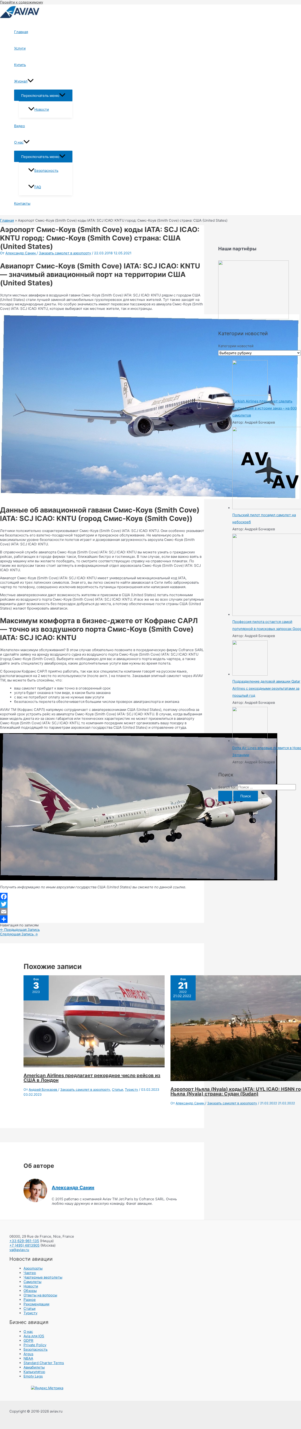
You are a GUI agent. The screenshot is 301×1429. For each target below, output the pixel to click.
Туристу (131, 1089)
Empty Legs (33, 1376)
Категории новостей (235, 346)
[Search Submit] (225, 796)
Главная (21, 32)
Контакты (22, 203)
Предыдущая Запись (20, 929)
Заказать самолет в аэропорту (65, 253)
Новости (41, 109)
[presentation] (31, 81)
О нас (19, 142)
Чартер (30, 1273)
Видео (19, 126)
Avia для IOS (34, 1336)
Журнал (21, 81)
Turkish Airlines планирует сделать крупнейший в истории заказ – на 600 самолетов (264, 408)
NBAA (28, 1358)
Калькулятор (34, 1372)
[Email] (102, 911)
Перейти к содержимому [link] (21, 2)
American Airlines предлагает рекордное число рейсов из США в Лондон (92, 1078)
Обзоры (30, 1290)
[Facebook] (102, 896)
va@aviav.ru (19, 1250)
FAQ (37, 187)
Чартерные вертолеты (43, 1277)
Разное (30, 1299)
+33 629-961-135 (24, 1241)
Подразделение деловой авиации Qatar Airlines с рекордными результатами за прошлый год (266, 688)
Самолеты (32, 1281)
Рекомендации (36, 1304)
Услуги (20, 48)
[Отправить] (102, 919)
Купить (20, 65)
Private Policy (35, 1345)
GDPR (28, 1340)
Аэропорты (33, 1268)
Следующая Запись (19, 934)
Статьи (117, 1089)
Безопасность (46, 170)
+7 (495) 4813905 (24, 1245)
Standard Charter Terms (44, 1363)
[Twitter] (102, 904)
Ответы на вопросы (40, 1295)
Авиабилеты (34, 1367)
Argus (28, 1354)
